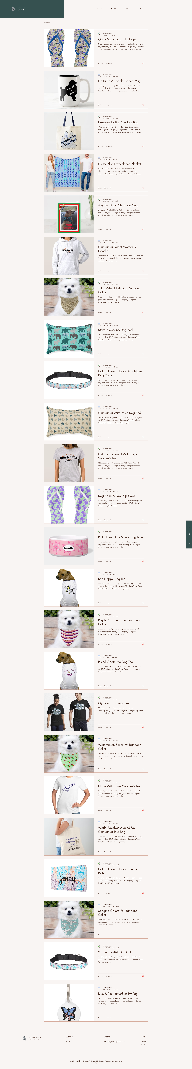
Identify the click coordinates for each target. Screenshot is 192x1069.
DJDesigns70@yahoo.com (114, 1041)
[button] (145, 23)
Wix (96, 1063)
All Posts (47, 22)
